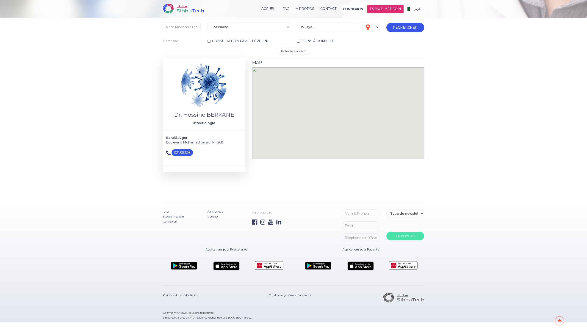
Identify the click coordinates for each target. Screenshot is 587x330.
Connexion (353, 9)
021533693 (182, 153)
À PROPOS (305, 9)
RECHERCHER (405, 27)
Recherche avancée (292, 51)
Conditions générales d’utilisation (290, 295)
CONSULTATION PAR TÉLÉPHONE (240, 41)
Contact (328, 9)
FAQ (286, 9)
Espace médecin (385, 9)
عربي (417, 9)
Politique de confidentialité (180, 295)
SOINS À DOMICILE (318, 41)
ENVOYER (405, 236)
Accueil (268, 9)
